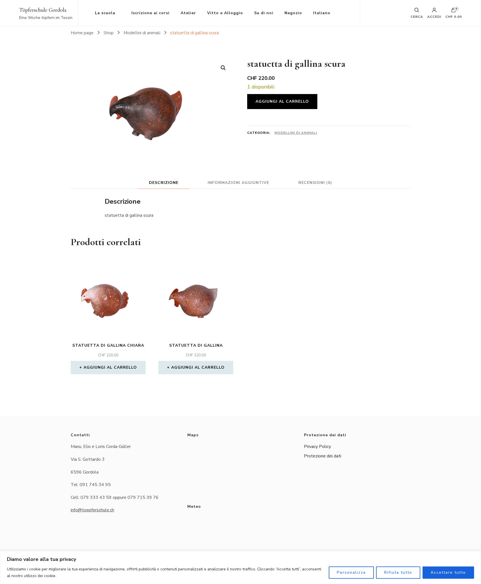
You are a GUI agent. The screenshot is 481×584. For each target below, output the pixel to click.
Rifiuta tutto (398, 572)
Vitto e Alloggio (225, 13)
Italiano (321, 13)
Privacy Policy (317, 446)
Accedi (434, 16)
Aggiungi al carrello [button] (110, 367)
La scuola (105, 13)
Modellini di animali (295, 132)
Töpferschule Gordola (43, 10)
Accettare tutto (448, 572)
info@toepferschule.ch (92, 510)
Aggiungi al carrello (282, 101)
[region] (240, 567)
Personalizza (351, 572)
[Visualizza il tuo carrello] (453, 11)
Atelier (188, 13)
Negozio (293, 13)
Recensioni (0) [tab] (315, 182)
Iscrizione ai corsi (150, 13)
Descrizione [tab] (163, 182)
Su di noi (263, 13)
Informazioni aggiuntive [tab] (238, 182)
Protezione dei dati (322, 456)
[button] (223, 68)
